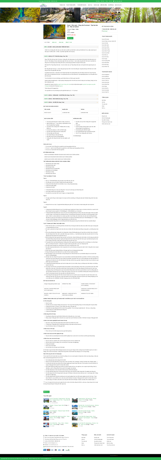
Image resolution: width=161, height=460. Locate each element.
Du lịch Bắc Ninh (105, 45)
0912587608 (25, 458)
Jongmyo (61, 86)
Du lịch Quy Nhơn (105, 47)
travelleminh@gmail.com (52, 443)
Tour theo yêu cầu (111, 445)
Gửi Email (105, 31)
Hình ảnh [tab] (61, 42)
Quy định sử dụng (105, 120)
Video (107, 1)
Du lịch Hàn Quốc (105, 82)
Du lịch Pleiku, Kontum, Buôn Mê (109, 41)
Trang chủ (62, 5)
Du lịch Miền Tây (105, 66)
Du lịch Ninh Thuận (106, 51)
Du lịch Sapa (104, 58)
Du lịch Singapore (105, 74)
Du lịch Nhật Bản (105, 84)
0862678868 (32, 458)
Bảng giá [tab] (54, 42)
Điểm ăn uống (103, 5)
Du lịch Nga (104, 86)
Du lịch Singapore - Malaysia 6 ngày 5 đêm (59, 410)
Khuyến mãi (104, 116)
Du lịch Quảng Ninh (106, 60)
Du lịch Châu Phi (105, 92)
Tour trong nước (70, 5)
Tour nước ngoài (81, 5)
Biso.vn (116, 455)
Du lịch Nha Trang (105, 49)
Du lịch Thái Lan (105, 80)
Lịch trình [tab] (47, 42)
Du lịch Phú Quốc (105, 39)
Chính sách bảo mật (106, 123)
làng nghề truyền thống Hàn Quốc (64, 84)
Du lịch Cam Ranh (105, 53)
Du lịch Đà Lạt (105, 54)
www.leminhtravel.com (53, 444)
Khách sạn (96, 5)
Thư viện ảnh (104, 104)
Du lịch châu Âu (105, 88)
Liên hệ (110, 1)
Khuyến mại (111, 5)
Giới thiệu (98, 1)
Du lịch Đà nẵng (105, 64)
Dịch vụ (90, 5)
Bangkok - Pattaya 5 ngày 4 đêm (57, 405)
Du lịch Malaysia (105, 76)
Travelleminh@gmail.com (45, 458)
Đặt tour (71, 38)
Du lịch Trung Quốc (106, 78)
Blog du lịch (118, 5)
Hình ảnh (102, 1)
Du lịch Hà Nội (105, 43)
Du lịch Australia (105, 90)
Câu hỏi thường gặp (106, 118)
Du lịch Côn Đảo (105, 56)
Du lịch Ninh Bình (105, 62)
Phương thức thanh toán (107, 122)
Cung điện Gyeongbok (86, 84)
